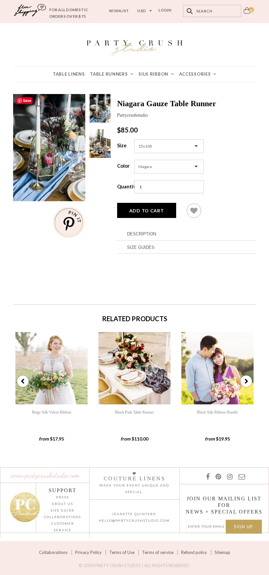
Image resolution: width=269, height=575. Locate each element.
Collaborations (53, 552)
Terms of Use (121, 552)
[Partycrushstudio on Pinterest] (217, 476)
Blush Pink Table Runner (134, 412)
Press (62, 497)
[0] (247, 12)
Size (122, 145)
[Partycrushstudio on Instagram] (228, 476)
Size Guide (62, 510)
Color (123, 166)
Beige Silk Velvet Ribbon (51, 412)
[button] (194, 213)
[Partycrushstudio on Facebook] (207, 476)
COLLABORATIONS (62, 517)
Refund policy (194, 552)
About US (62, 504)
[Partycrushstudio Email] (240, 476)
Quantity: (124, 186)
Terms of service (158, 552)
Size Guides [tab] (141, 247)
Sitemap (222, 552)
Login (164, 10)
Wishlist (119, 10)
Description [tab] (141, 233)
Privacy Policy (88, 552)
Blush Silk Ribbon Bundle (217, 412)
